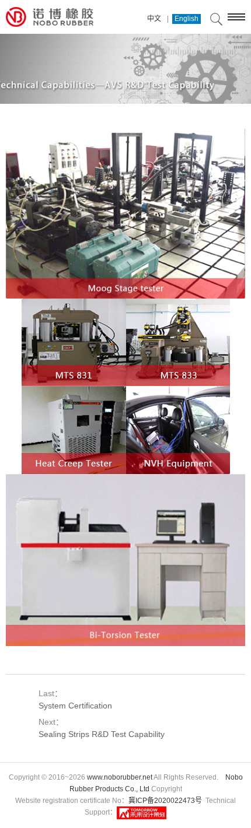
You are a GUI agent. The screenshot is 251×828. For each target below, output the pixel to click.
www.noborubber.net (119, 777)
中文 (154, 19)
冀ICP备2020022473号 (165, 801)
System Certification (75, 705)
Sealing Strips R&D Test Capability (102, 734)
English (186, 19)
